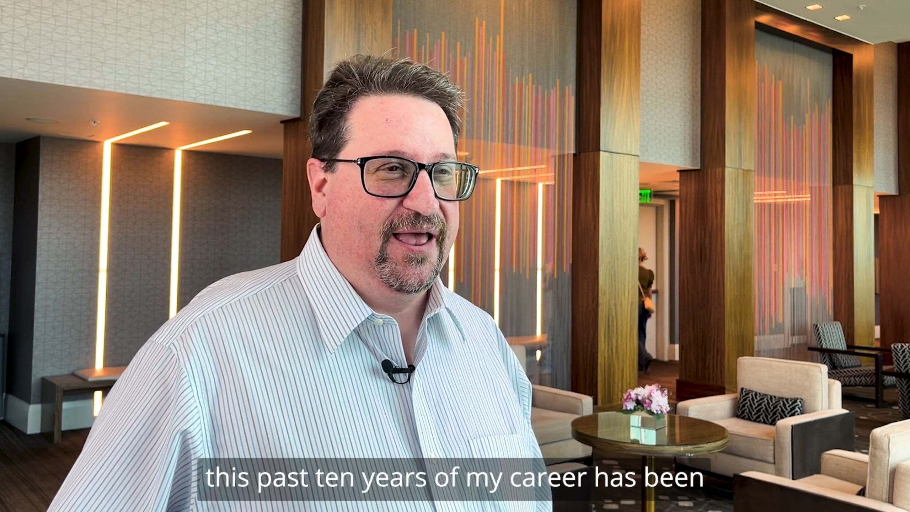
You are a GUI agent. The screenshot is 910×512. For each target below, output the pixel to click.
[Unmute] (864, 504)
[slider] (446, 504)
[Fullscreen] (901, 504)
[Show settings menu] (882, 504)
